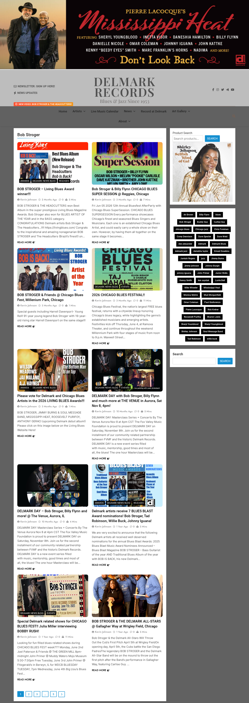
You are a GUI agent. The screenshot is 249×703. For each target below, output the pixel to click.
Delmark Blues (219, 244)
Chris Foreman (221, 229)
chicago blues (182, 229)
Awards (24, 181)
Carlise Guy (219, 222)
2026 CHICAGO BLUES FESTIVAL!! (118, 295)
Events (125, 286)
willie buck (212, 339)
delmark (202, 244)
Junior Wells (221, 273)
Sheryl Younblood (190, 324)
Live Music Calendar (104, 111)
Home (63, 111)
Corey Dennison (184, 236)
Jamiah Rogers (187, 258)
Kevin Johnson (28, 199)
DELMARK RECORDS (124, 86)
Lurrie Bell (220, 280)
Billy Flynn (204, 214)
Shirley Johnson (189, 331)
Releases (64, 181)
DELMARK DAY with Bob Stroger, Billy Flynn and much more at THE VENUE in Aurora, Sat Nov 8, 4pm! (127, 401)
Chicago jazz (201, 229)
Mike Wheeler (191, 287)
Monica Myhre (191, 295)
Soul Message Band (213, 331)
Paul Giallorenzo (212, 302)
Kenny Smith (186, 280)
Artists (77, 111)
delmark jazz (181, 251)
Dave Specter (204, 236)
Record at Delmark (154, 111)
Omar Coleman (191, 302)
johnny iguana (184, 273)
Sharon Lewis (213, 317)
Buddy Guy (202, 222)
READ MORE (24, 242)
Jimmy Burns (217, 258)
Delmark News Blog (44, 181)
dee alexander (185, 244)
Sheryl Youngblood (214, 324)
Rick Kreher (213, 309)
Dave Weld (222, 236)
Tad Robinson (194, 339)
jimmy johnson (192, 266)
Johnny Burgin (212, 266)
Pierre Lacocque (194, 309)
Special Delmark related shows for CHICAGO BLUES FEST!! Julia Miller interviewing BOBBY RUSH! (52, 626)
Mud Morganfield (212, 295)
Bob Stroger (185, 222)
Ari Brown (188, 214)
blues (218, 214)
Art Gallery (179, 111)
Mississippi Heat (212, 287)
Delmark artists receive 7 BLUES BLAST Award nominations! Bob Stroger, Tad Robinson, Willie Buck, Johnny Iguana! (122, 516)
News (128, 111)
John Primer (203, 273)
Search (212, 138)
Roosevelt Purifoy (192, 317)
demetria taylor (200, 251)
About (122, 121)
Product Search (182, 133)
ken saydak (203, 280)
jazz (203, 258)
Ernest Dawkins (221, 251)
